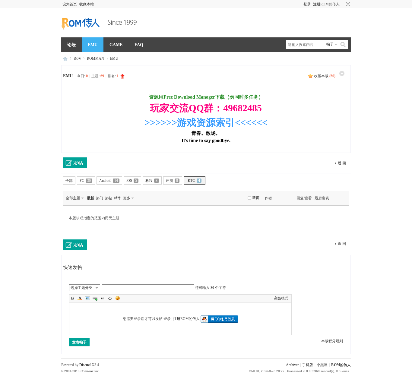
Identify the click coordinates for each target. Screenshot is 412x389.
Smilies (118, 298)
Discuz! (85, 365)
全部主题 (73, 198)
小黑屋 (322, 365)
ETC (194, 181)
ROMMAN (95, 58)
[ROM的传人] (100, 34)
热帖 (108, 198)
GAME (115, 45)
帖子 (330, 44)
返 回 (342, 163)
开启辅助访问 (342, 4)
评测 (172, 181)
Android (108, 181)
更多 (126, 198)
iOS (131, 181)
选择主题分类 (81, 288)
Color (80, 298)
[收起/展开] (341, 73)
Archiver (292, 365)
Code (110, 298)
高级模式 (281, 298)
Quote (103, 298)
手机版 (307, 365)
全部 (69, 181)
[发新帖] (75, 162)
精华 (117, 198)
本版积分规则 (332, 341)
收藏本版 (324, 76)
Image (87, 298)
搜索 (343, 44)
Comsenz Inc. (90, 371)
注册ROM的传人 (326, 4)
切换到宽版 (347, 4)
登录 (307, 4)
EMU (92, 45)
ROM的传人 (65, 58)
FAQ (139, 45)
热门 (99, 198)
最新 (90, 198)
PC (85, 181)
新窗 (255, 198)
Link (95, 298)
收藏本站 (86, 4)
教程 (151, 181)
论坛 (71, 45)
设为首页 (69, 4)
